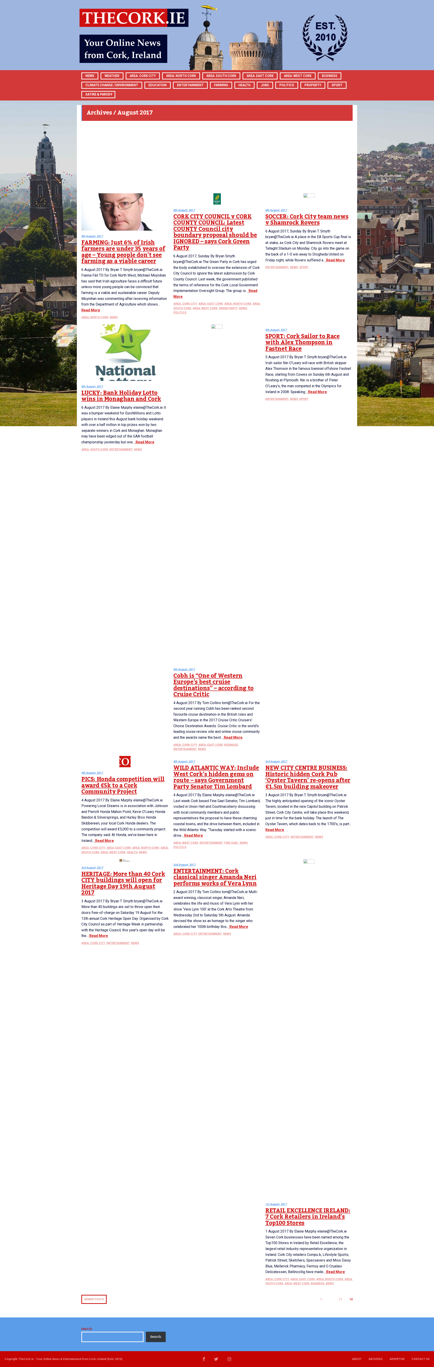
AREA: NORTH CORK (94, 317)
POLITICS (286, 85)
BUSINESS (329, 76)
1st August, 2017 (276, 1204)
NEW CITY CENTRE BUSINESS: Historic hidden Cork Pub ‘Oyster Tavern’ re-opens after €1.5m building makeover (307, 777)
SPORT (337, 85)
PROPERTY (312, 85)
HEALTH (244, 85)
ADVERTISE (397, 1359)
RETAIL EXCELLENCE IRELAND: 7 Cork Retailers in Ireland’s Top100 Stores (307, 1217)
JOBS (265, 85)
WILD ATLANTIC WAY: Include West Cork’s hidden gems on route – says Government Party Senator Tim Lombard (216, 777)
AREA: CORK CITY (143, 76)
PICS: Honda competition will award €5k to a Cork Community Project (123, 785)
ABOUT (356, 1359)
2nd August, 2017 (184, 864)
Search (86, 1329)
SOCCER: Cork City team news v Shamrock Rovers (306, 220)
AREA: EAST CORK (260, 76)
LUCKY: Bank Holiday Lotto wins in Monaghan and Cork (121, 396)
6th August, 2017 (92, 236)
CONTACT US (420, 1359)
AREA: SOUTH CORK (94, 449)
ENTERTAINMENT (190, 85)
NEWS (114, 317)
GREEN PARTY (228, 308)
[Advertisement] (217, 157)
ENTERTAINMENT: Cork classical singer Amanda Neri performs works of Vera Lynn (215, 877)
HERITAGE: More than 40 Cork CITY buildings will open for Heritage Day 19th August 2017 (123, 883)
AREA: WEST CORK (297, 76)
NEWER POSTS (94, 1299)
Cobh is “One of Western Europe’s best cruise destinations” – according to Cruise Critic (213, 685)
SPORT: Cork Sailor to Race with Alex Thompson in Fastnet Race (302, 342)
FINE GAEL (231, 842)
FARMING (221, 85)
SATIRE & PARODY (98, 94)
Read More (90, 310)
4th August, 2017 (92, 772)
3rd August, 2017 (276, 761)
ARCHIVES (375, 1359)
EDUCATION (158, 85)
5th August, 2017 (184, 669)
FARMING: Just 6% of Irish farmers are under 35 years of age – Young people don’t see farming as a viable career (123, 252)
